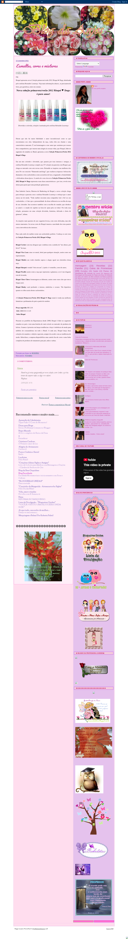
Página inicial (44, 398)
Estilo (20, 454)
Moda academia (107, 277)
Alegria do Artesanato (28, 447)
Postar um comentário (28, 389)
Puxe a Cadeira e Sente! (28, 452)
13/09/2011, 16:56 (26, 383)
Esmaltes (28, 356)
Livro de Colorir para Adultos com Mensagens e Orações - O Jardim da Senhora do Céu (41, 466)
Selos (79, 277)
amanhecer (79, 273)
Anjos (95, 86)
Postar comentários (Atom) (59, 405)
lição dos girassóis (105, 297)
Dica (109, 278)
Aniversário (103, 285)
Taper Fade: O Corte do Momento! (32, 422)
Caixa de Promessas (101, 268)
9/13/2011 (35, 353)
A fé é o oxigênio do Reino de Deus (33, 433)
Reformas (104, 292)
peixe (93, 299)
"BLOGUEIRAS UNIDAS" (30, 481)
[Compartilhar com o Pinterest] (26, 73)
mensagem (80, 265)
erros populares (90, 297)
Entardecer (23, 438)
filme (97, 297)
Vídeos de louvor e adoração (89, 294)
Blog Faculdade (25, 473)
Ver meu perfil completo (99, 88)
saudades (97, 300)
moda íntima (86, 299)
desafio (102, 296)
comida (108, 281)
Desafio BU (78, 288)
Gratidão (77, 289)
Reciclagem (78, 275)
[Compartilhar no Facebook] (24, 73)
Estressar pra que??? (104, 288)
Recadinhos (108, 280)
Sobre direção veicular (83, 281)
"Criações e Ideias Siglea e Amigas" (33, 462)
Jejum (92, 289)
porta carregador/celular (104, 299)
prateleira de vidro (79, 300)
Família (79, 268)
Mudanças (83, 291)
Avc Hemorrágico (90, 384)
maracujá (77, 299)
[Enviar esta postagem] (39, 353)
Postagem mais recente (24, 398)
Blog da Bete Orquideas (28, 470)
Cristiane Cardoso (26, 441)
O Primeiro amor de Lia (28, 443)
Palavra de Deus (99, 275)
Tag (79, 278)
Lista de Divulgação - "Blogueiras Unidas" (37, 502)
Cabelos (87, 432)
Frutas (91, 280)
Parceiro (110, 291)
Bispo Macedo (24, 431)
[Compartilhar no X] (21, 73)
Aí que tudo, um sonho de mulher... (34, 510)
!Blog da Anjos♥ (21, 22)
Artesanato (88, 275)
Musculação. (91, 291)
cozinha (77, 283)
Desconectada (24, 483)
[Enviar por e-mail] (17, 73)
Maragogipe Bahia (100, 289)
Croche (108, 286)
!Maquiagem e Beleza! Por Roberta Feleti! (36, 515)
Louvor (98, 273)
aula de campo (86, 296)
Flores (85, 280)
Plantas (106, 271)
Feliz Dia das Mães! (26, 488)
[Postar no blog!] (19, 73)
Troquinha (96, 281)
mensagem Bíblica (94, 283)
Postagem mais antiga (62, 398)
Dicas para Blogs (25, 425)
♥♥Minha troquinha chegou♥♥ (94, 420)
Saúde (95, 271)
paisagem (85, 278)
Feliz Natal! (23, 459)
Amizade (89, 273)
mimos (104, 283)
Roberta (20, 368)
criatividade (95, 296)
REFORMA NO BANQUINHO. (32, 499)
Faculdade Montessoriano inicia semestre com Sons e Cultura (40, 477)
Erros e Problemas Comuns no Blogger (34, 428)
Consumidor (100, 286)
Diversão (86, 288)
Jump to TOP (109, 929)
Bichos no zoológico (88, 286)
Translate (91, 66)
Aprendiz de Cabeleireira (29, 420)
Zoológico (88, 396)
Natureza (107, 273)
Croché (103, 278)
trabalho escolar (106, 300)
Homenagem (85, 289)
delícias (84, 283)
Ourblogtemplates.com (39, 929)
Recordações (96, 292)
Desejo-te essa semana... (28, 512)
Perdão (79, 292)
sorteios (95, 285)
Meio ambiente (95, 277)
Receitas (100, 265)
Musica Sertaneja (101, 291)
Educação (78, 280)
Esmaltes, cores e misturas (37, 66)
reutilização (88, 285)
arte (102, 281)
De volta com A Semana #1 (29, 494)
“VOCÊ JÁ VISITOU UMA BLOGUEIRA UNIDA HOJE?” (39, 506)
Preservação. (86, 292)
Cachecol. (22, 449)
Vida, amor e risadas (27, 492)
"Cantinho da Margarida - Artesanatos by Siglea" (40, 486)
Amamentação (94, 278)
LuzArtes (22, 457)
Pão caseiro (99, 280)
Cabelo (86, 277)
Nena (20, 497)
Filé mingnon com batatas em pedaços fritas (98, 371)
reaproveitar (90, 300)
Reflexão (109, 275)
